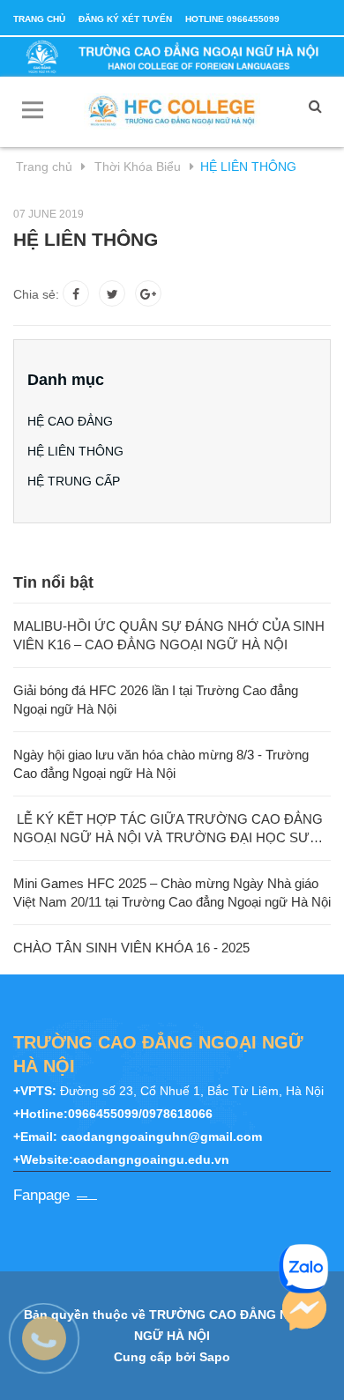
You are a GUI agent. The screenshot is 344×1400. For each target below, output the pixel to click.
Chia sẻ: (36, 294)
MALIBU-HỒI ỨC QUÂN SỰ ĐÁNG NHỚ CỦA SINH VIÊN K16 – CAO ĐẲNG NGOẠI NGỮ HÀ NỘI (169, 635)
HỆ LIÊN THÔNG (75, 451)
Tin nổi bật (53, 582)
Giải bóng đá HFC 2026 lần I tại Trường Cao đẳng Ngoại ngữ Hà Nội (155, 699)
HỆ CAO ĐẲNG (70, 421)
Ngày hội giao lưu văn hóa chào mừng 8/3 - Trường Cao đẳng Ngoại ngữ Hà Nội (161, 764)
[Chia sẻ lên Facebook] (76, 293)
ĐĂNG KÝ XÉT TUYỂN (125, 19)
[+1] (148, 293)
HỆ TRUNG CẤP (73, 481)
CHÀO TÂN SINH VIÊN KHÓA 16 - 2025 (131, 947)
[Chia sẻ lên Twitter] (112, 293)
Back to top (174, 1367)
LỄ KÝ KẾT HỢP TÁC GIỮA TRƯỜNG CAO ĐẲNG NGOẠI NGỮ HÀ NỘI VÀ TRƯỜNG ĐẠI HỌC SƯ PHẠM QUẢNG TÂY (168, 829)
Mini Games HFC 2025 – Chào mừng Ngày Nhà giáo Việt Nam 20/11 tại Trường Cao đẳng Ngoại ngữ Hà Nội (172, 892)
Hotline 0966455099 (232, 19)
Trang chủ (39, 19)
